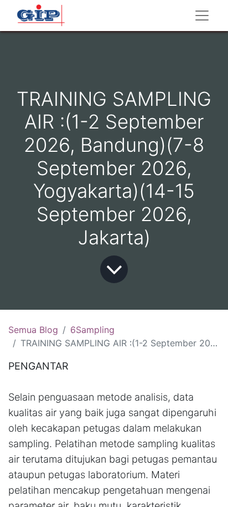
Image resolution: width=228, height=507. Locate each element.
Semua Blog (33, 329)
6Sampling (92, 329)
